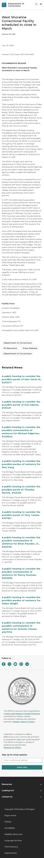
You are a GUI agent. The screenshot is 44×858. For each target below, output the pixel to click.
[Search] (36, 4)
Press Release (30, 348)
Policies (8, 822)
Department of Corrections (18, 343)
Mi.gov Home (10, 815)
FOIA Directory (11, 847)
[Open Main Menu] (40, 4)
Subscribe (22, 767)
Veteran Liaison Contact (23, 722)
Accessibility (10, 828)
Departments (11, 853)
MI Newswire (10, 348)
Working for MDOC (12, 748)
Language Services (13, 840)
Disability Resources (13, 834)
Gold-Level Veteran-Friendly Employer (22, 714)
